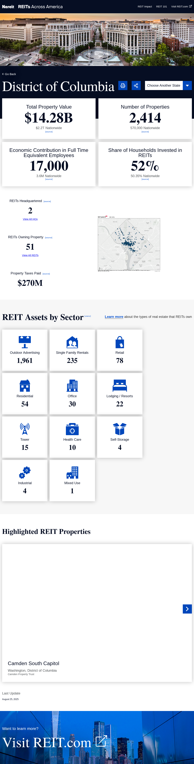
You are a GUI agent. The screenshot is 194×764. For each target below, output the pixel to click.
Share (135, 82)
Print (121, 82)
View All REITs (30, 255)
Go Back (10, 74)
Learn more (114, 317)
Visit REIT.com (179, 6)
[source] (49, 132)
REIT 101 (161, 6)
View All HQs (30, 219)
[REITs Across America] (32, 6)
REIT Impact (145, 6)
